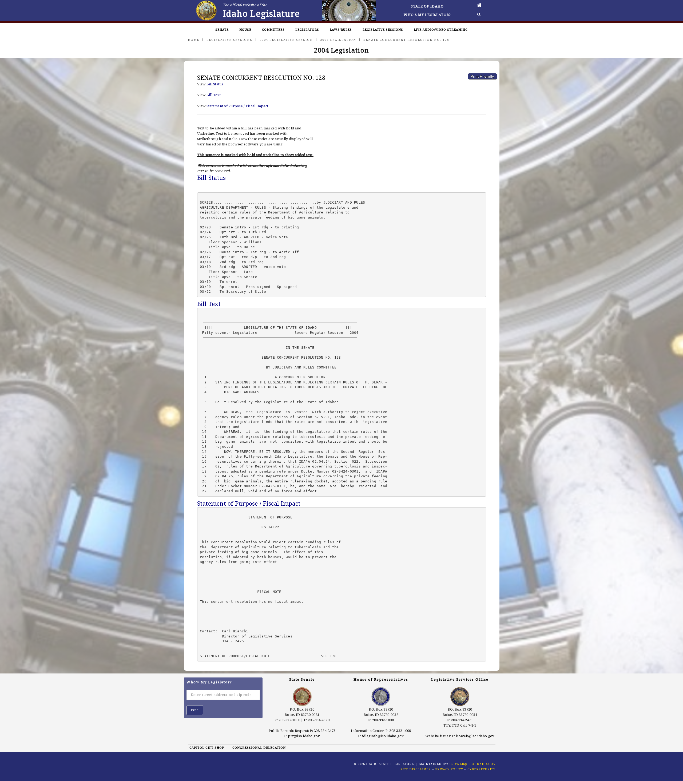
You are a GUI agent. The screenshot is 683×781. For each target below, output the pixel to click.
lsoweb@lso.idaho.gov (475, 736)
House (245, 29)
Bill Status (215, 84)
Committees (273, 29)
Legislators (307, 29)
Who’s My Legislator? (427, 14)
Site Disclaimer (415, 769)
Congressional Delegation (259, 748)
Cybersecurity (481, 769)
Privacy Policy (449, 769)
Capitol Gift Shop (206, 748)
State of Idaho (427, 6)
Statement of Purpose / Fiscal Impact (237, 106)
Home (193, 40)
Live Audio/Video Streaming (441, 29)
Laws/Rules (341, 29)
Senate (222, 29)
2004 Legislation (338, 40)
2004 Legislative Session (286, 40)
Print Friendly (482, 76)
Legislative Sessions (383, 29)
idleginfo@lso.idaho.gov (383, 736)
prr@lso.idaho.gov (304, 736)
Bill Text (214, 94)
